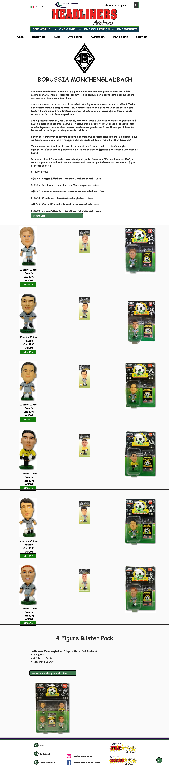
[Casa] (36, 745)
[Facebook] (69, 762)
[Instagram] (69, 756)
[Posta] (36, 753)
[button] (41, 36)
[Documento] (36, 762)
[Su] (159, 760)
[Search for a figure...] (136, 5)
